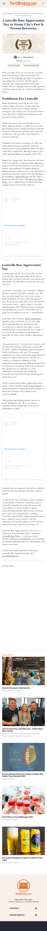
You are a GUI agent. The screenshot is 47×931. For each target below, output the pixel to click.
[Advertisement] (23, 612)
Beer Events (5, 733)
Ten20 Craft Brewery (33, 318)
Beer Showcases (7, 862)
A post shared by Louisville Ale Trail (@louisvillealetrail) (23, 256)
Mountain (11, 736)
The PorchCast (26, 736)
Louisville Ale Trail (22, 78)
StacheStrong (36, 385)
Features (10, 13)
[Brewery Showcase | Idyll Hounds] (23, 671)
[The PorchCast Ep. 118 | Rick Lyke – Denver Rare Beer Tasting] (23, 712)
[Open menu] (4, 3)
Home (5, 13)
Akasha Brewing (21, 176)
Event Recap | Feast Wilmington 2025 (17, 817)
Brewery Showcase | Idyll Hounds (16, 688)
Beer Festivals (15, 733)
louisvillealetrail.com (10, 556)
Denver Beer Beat (33, 733)
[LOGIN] (43, 3)
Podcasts (18, 736)
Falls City (38, 163)
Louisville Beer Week (10, 536)
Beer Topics (23, 733)
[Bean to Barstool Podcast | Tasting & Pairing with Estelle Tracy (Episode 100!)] (23, 757)
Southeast (19, 691)
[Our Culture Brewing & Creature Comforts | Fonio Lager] (23, 841)
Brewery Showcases (8, 691)
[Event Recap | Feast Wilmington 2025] (23, 800)
